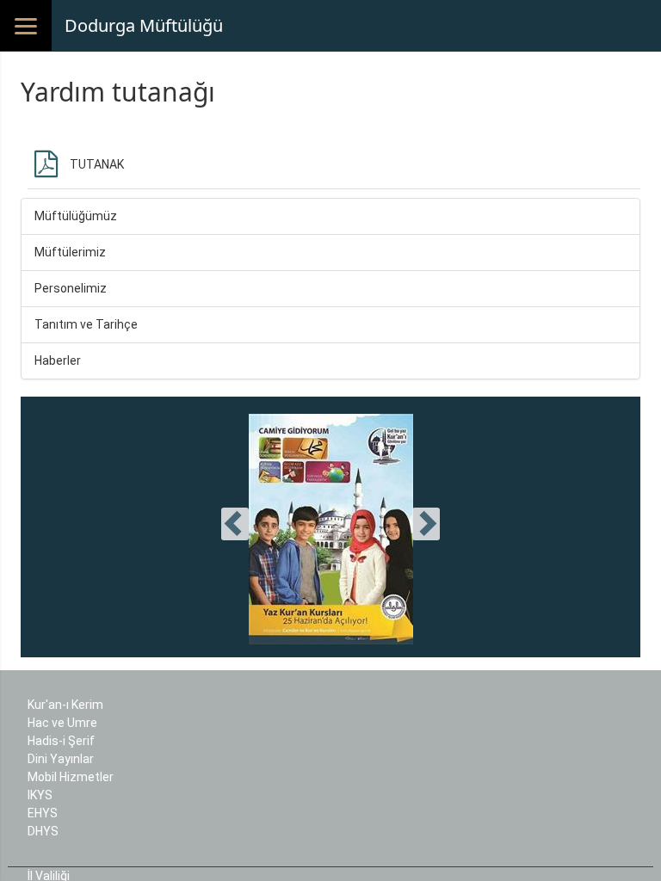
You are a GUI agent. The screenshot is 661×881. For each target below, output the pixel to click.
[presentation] (235, 524)
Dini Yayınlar (61, 759)
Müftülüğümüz (75, 216)
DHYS (43, 831)
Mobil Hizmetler (71, 777)
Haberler (57, 360)
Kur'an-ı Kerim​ (65, 705)
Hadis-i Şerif (61, 741)
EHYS (43, 813)
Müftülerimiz (70, 252)
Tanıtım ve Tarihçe (86, 324)
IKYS (40, 795)
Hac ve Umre (62, 723)
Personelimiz (70, 288)
